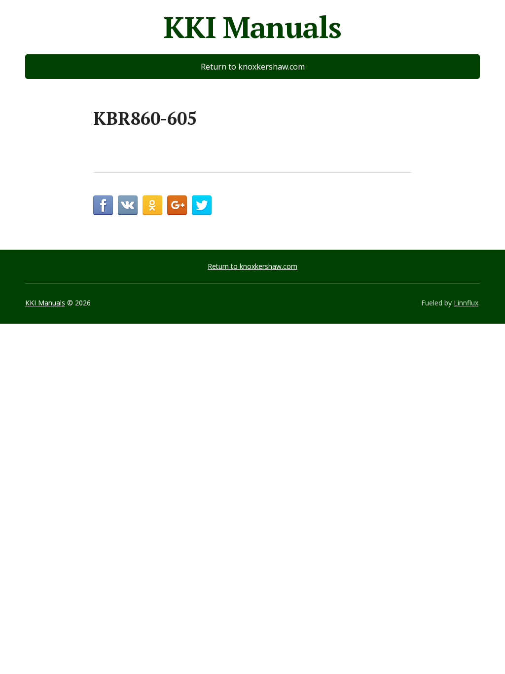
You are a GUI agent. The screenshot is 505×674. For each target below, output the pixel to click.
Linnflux (466, 302)
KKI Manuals (252, 27)
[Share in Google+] (177, 205)
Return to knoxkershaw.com (253, 66)
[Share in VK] (128, 205)
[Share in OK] (152, 205)
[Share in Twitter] (202, 205)
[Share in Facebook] (103, 205)
